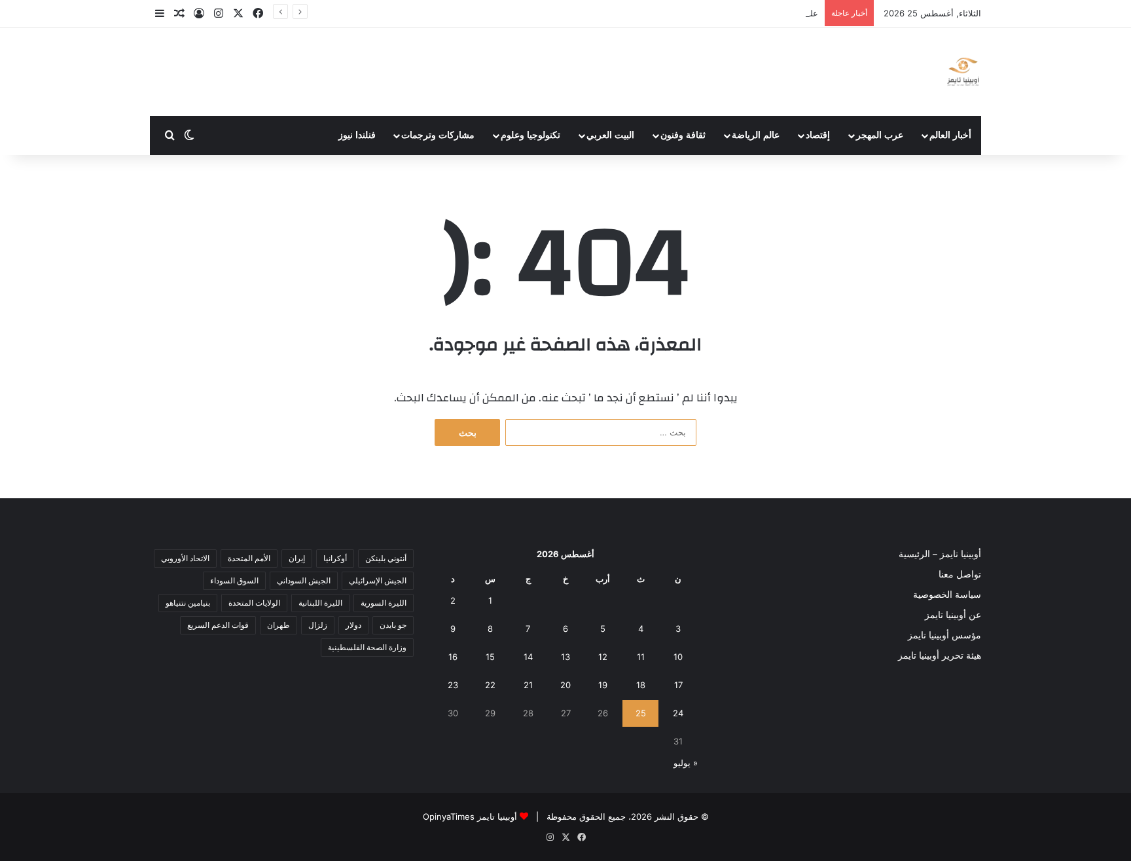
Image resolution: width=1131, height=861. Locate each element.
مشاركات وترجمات (438, 135)
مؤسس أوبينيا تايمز (944, 635)
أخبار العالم (950, 135)
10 (678, 656)
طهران (278, 625)
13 (565, 656)
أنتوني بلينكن (385, 558)
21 (528, 685)
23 (453, 685)
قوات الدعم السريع (218, 625)
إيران (297, 558)
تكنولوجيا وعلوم (530, 135)
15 (490, 656)
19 (602, 685)
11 (641, 656)
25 (641, 713)
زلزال (317, 625)
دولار (353, 625)
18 (640, 685)
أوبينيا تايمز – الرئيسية (940, 554)
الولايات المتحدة (254, 603)
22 (490, 685)
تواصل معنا (960, 574)
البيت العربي (610, 135)
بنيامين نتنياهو (188, 603)
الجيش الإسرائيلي (377, 580)
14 (528, 656)
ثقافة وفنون (683, 135)
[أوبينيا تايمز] (963, 72)
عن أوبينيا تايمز (953, 615)
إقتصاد (818, 135)
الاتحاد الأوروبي (185, 558)
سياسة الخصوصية (947, 594)
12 (602, 656)
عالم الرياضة (756, 135)
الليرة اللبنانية (320, 603)
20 (565, 685)
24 (678, 713)
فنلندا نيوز (357, 135)
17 (678, 685)
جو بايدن (393, 625)
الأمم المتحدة (249, 558)
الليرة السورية (383, 603)
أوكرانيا (335, 558)
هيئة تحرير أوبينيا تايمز (939, 655)
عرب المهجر (879, 135)
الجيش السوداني (304, 580)
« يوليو (685, 763)
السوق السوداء (234, 580)
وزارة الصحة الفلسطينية (367, 647)
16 (453, 656)
